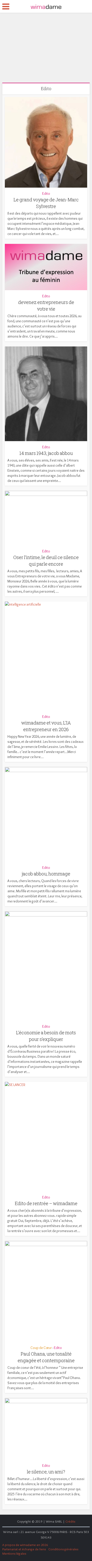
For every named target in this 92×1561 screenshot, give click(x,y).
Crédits (70, 1521)
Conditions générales (63, 1549)
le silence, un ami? (46, 1472)
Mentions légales (14, 1553)
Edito (40, 36)
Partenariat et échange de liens (24, 1549)
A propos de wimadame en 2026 (25, 1545)
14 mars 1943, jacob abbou (46, 453)
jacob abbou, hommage (46, 874)
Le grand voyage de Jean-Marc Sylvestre (41, 46)
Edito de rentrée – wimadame (46, 1203)
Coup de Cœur (41, 1347)
